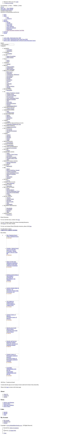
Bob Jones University (11, 157)
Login (17, 1)
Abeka (8, 153)
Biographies (9, 90)
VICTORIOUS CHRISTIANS (10, 302)
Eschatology (9, 79)
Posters (8, 193)
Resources (6, 21)
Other (7, 85)
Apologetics (9, 49)
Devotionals (9, 129)
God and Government (11, 148)
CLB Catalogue (10, 26)
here (19, 219)
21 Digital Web (12, 430)
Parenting (8, 137)
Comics (8, 121)
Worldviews (9, 214)
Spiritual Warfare (10, 86)
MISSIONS (9, 166)
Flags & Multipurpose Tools (12, 191)
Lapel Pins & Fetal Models (12, 192)
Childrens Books (10, 108)
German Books (9, 145)
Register (5, 423)
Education (8, 200)
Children (8, 134)
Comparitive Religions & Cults (13, 124)
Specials (8, 22)
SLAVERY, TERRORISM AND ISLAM (11, 369)
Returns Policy (7, 403)
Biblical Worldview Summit (12, 93)
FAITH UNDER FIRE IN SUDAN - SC (13, 289)
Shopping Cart (7, 421)
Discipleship (9, 77)
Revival (8, 119)
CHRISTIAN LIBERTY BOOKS (9, 230)
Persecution (9, 102)
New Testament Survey (12, 235)
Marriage (8, 136)
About (5, 16)
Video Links (9, 25)
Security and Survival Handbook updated (11, 342)
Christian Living (10, 112)
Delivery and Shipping (9, 402)
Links (5, 414)
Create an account (9, 3)
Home (5, 14)
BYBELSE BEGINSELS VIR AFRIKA (13, 275)
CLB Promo (9, 23)
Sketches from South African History (11, 328)
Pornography (9, 204)
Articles (5, 20)
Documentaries (9, 96)
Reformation (9, 117)
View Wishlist (10, 8)
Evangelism (9, 53)
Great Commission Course (12, 98)
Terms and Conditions (9, 405)
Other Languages (10, 69)
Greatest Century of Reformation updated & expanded (12, 356)
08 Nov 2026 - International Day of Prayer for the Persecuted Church (20, 40)
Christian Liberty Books (12, 154)
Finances (8, 81)
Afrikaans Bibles (10, 66)
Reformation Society (11, 103)
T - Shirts (8, 195)
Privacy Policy (7, 406)
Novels (8, 180)
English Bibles (9, 68)
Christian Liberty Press (11, 158)
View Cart (3, 8)
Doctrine (8, 78)
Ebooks (5, 33)
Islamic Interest (9, 57)
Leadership (9, 83)
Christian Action (10, 94)
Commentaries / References (12, 74)
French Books (9, 142)
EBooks (5, 413)
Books (7, 188)
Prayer (7, 60)
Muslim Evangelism (11, 99)
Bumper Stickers (10, 189)
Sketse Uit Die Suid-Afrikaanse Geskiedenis (12, 262)
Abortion (8, 197)
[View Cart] (2, 6)
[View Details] (13, 236)
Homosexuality (9, 201)
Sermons (8, 104)
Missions (8, 116)
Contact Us (9, 18)
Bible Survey (9, 72)
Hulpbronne (9, 29)
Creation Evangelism (11, 95)
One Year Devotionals (11, 131)
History (8, 115)
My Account (6, 420)
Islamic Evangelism (10, 56)
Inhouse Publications (11, 162)
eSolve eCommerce (14, 428)
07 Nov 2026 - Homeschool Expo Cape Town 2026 (16, 39)
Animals (8, 64)
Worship (8, 87)
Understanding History (11, 106)
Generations (9, 155)
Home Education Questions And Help (15, 30)
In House (6, 31)
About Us (6, 394)
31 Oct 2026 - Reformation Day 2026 (12, 38)
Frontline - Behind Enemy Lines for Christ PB (13, 249)
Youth (7, 140)
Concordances (9, 76)
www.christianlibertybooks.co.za (14, 425)
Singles (8, 138)
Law (7, 82)
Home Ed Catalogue (11, 27)
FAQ (7, 17)
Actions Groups (10, 199)
